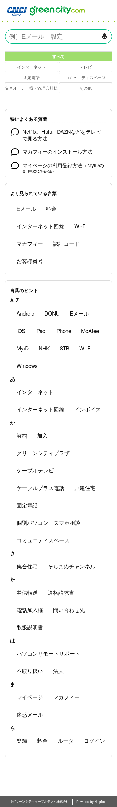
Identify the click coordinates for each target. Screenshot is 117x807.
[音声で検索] (104, 37)
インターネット (31, 67)
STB (64, 348)
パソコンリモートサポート (48, 653)
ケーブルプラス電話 (40, 487)
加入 (42, 435)
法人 (58, 671)
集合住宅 (27, 566)
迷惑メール (30, 714)
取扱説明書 (30, 627)
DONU (52, 313)
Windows (27, 365)
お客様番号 (30, 261)
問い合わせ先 (69, 610)
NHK (44, 348)
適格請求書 (61, 592)
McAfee (90, 331)
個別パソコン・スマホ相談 (48, 522)
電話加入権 (30, 610)
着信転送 (27, 592)
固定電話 (31, 77)
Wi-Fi (80, 226)
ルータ (66, 740)
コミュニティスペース (85, 77)
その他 (86, 88)
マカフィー (30, 243)
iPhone (63, 331)
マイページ (30, 697)
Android (25, 313)
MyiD (23, 348)
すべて (58, 56)
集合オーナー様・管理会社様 (31, 88)
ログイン (94, 740)
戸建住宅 (84, 487)
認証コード (66, 243)
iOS (21, 331)
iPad (40, 331)
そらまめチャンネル (71, 566)
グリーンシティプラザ (43, 453)
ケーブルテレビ (35, 470)
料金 (51, 208)
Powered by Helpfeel (91, 802)
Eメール (26, 208)
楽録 (22, 740)
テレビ (86, 67)
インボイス (87, 409)
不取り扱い (30, 671)
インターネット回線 (40, 226)
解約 (22, 435)
